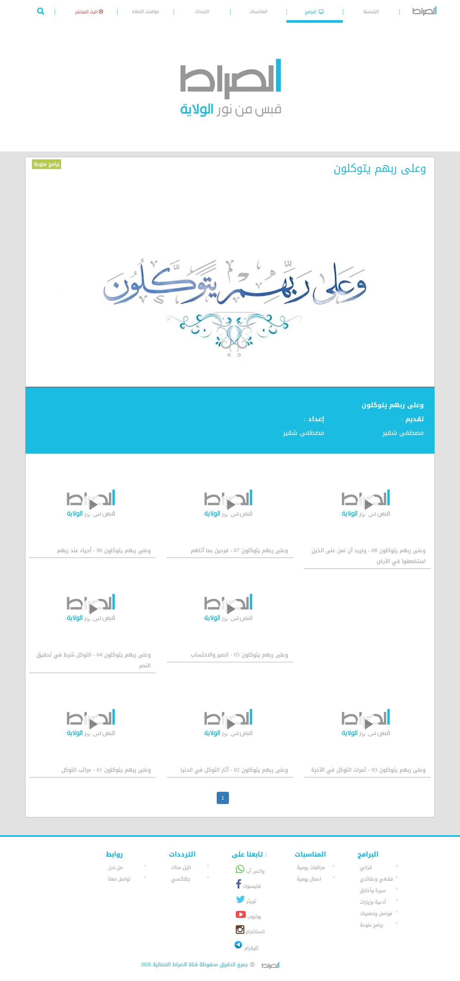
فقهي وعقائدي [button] (376, 879)
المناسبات (258, 11)
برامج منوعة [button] (371, 925)
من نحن (115, 867)
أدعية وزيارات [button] (373, 902)
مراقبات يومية (311, 867)
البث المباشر (87, 12)
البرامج (311, 12)
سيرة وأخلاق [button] (373, 890)
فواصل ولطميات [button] (376, 913)
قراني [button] (366, 867)
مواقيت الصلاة (145, 11)
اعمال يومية (309, 879)
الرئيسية (371, 11)
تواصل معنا (119, 879)
